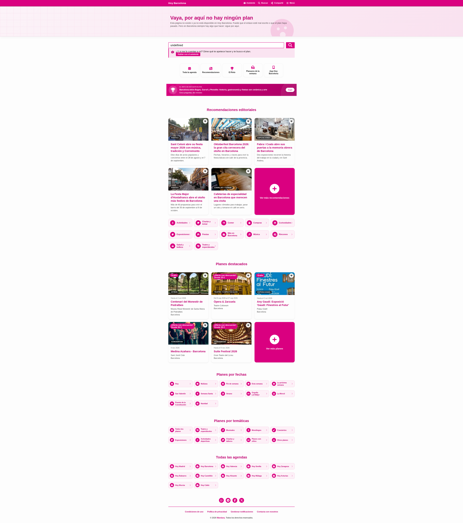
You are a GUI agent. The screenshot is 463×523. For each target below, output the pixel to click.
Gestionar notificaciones (242, 512)
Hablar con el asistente (188, 54)
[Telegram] (228, 500)
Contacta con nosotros (267, 512)
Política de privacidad (217, 512)
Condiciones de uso (194, 512)
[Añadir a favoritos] (205, 121)
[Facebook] (234, 500)
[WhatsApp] (221, 500)
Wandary (221, 518)
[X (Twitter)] (241, 500)
